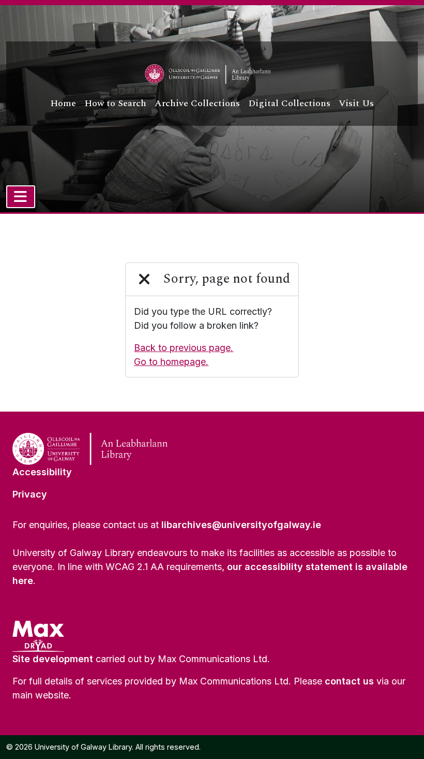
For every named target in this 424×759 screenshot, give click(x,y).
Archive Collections (197, 103)
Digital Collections (289, 103)
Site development (52, 658)
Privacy (29, 494)
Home (63, 103)
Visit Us (356, 103)
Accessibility (42, 471)
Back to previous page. (183, 347)
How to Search (115, 103)
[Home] (212, 74)
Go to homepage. (171, 361)
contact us (349, 681)
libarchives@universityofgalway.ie (241, 524)
